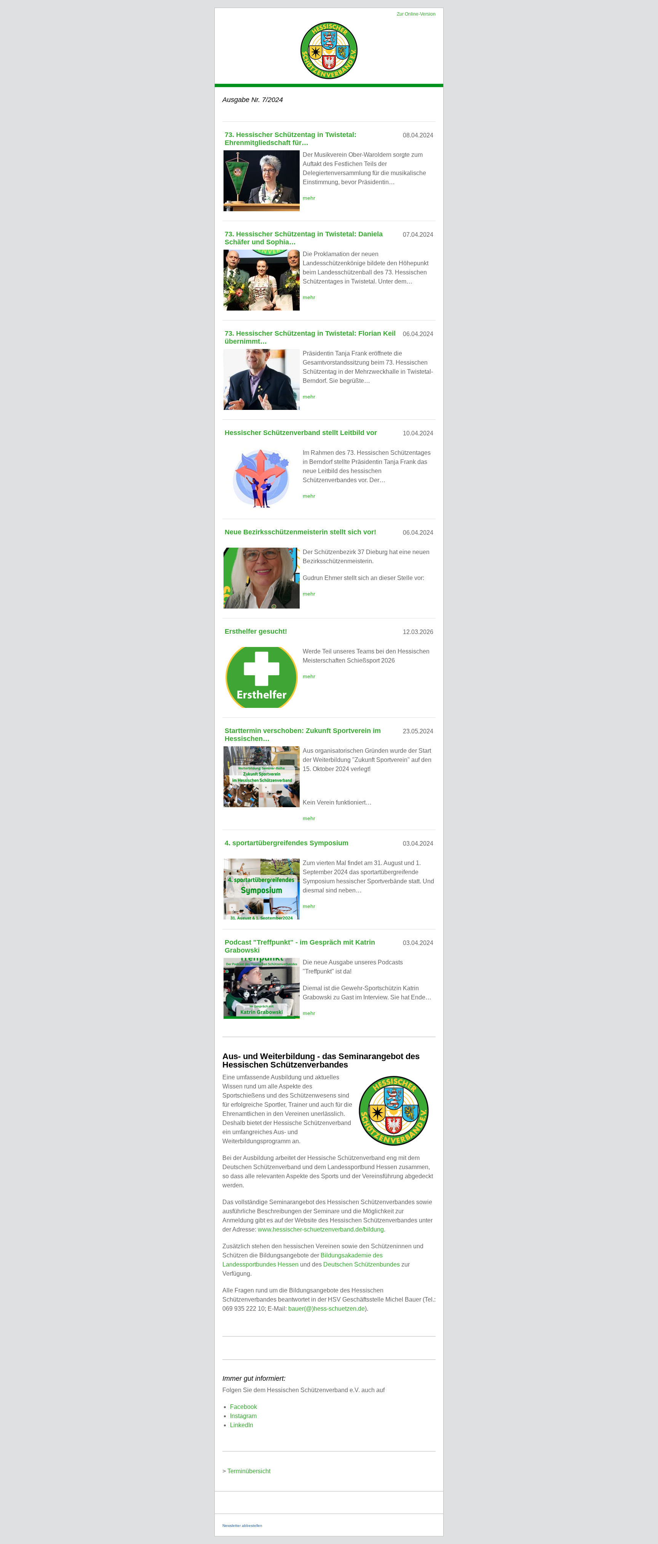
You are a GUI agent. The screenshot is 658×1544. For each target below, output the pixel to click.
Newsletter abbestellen (242, 1525)
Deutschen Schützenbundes (361, 1264)
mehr (309, 198)
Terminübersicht (248, 1471)
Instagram (243, 1416)
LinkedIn (241, 1425)
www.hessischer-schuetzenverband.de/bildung (321, 1229)
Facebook (243, 1407)
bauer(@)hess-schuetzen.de (326, 1308)
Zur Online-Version (416, 14)
